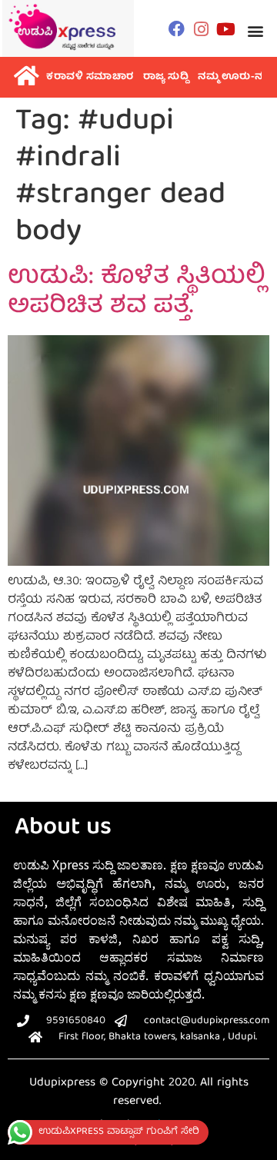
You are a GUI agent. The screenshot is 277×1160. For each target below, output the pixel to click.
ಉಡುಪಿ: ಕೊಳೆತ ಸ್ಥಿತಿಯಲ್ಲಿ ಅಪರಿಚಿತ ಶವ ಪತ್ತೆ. (136, 293)
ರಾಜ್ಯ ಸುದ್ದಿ (166, 77)
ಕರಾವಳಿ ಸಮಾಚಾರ (90, 77)
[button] (256, 30)
